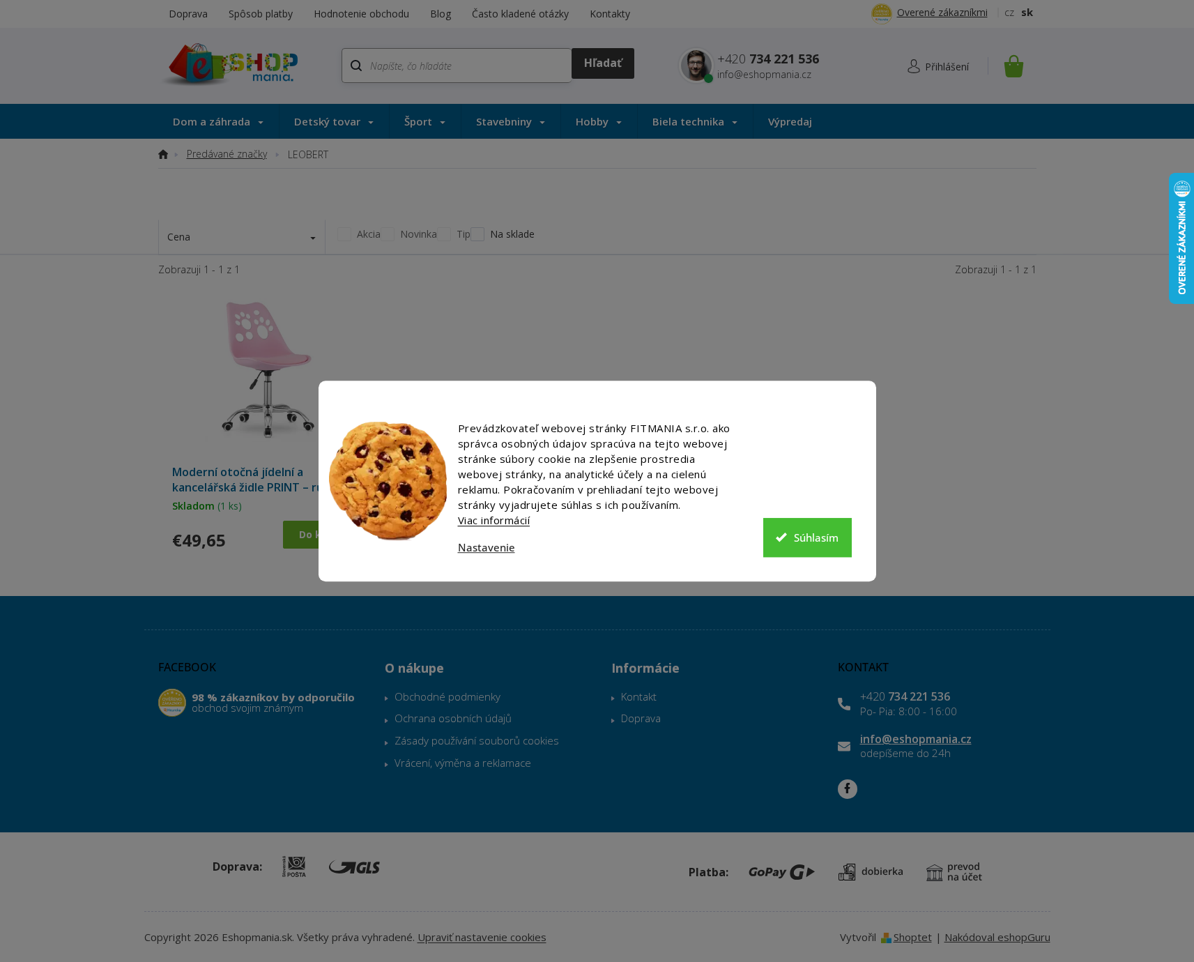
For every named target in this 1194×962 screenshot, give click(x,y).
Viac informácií (494, 520)
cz (1009, 12)
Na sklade (512, 233)
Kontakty (610, 13)
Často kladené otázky (520, 13)
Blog (440, 13)
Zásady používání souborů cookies (477, 740)
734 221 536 (905, 696)
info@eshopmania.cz (916, 739)
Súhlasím (816, 537)
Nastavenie (486, 547)
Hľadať (603, 63)
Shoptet (913, 937)
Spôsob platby (261, 13)
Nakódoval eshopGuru (997, 937)
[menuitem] (218, 121)
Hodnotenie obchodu (361, 13)
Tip (463, 233)
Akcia (369, 233)
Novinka (418, 233)
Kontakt (639, 696)
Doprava (188, 13)
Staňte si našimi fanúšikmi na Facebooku (847, 789)
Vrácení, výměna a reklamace (463, 763)
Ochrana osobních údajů (453, 718)
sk (1027, 12)
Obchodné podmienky (447, 696)
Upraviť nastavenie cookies (482, 937)
